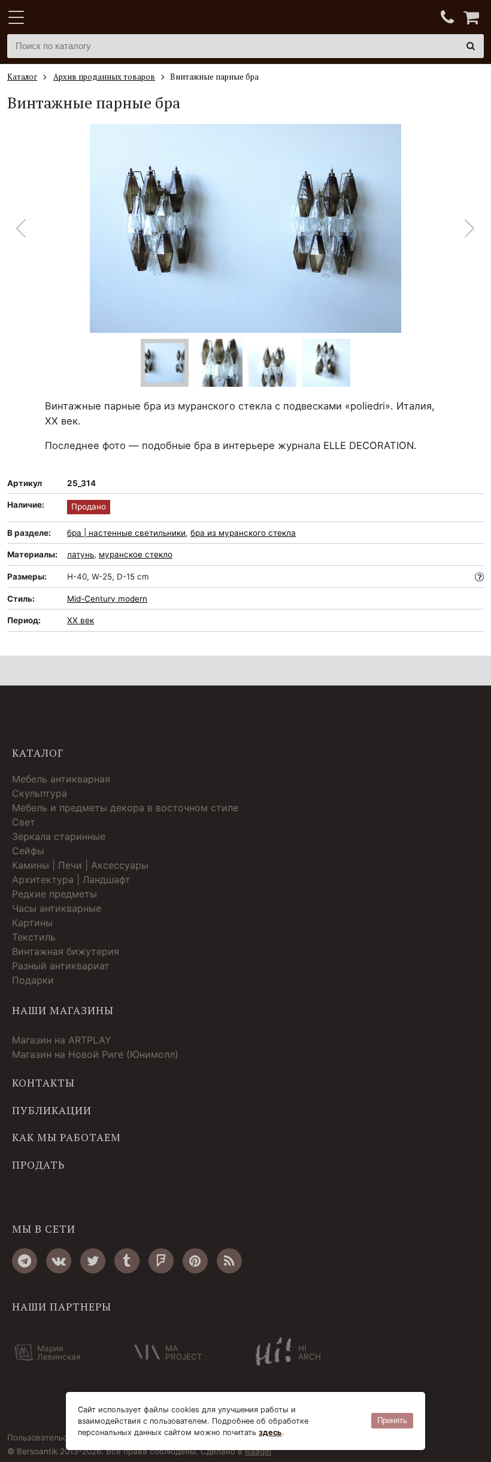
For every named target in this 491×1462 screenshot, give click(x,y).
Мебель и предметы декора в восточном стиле (125, 808)
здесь (270, 1432)
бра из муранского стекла (243, 533)
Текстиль (34, 937)
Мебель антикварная (61, 779)
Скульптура (39, 793)
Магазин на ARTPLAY (61, 1040)
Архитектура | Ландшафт (71, 879)
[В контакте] (58, 1260)
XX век (80, 620)
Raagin (258, 1451)
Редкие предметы (54, 894)
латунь (80, 554)
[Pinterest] (195, 1260)
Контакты (43, 1083)
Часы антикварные (56, 908)
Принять (392, 1420)
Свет (23, 822)
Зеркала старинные (58, 836)
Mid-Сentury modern (107, 598)
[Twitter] (92, 1260)
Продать (38, 1165)
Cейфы (28, 851)
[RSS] (229, 1260)
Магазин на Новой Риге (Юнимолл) (95, 1054)
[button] (470, 228)
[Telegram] (24, 1260)
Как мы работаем (66, 1137)
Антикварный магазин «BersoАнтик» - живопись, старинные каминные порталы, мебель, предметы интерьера (82, 18)
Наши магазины (63, 1010)
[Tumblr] (127, 1260)
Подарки (33, 980)
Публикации (52, 1110)
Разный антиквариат (61, 966)
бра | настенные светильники (126, 533)
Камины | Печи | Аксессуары (80, 865)
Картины (32, 923)
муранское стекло (135, 554)
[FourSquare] (161, 1260)
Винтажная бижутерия (65, 951)
